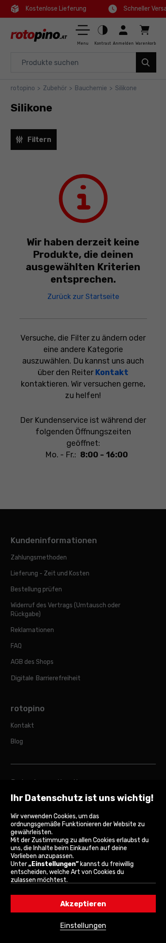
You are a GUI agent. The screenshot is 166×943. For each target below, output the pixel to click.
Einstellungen (83, 925)
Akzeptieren (83, 904)
